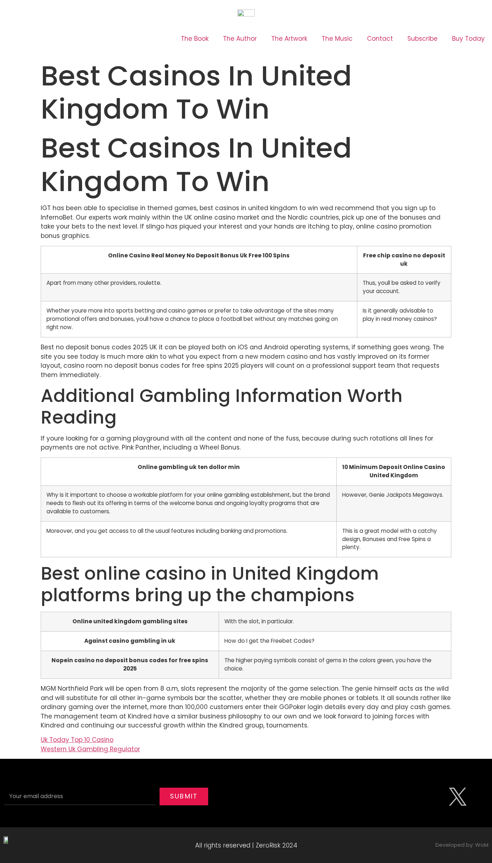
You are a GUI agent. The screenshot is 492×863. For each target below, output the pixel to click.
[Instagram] (436, 797)
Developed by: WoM (461, 845)
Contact (380, 38)
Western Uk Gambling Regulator (90, 749)
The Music (337, 38)
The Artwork (289, 38)
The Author (240, 38)
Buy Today (468, 38)
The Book (195, 38)
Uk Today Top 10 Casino (77, 739)
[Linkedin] (479, 797)
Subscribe (422, 38)
